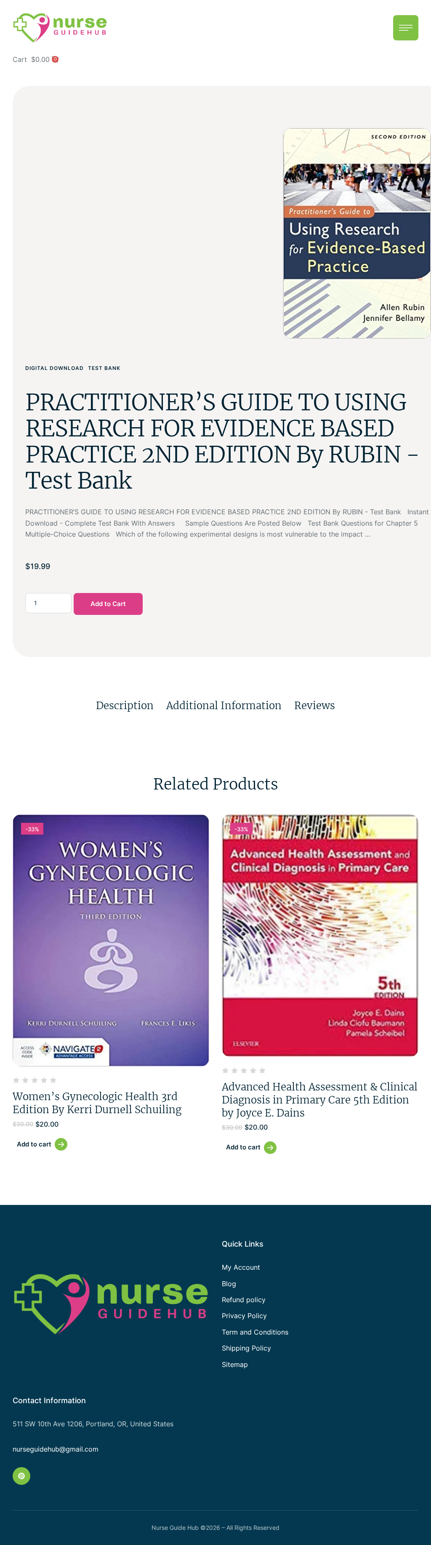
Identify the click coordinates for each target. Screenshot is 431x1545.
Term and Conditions (255, 1332)
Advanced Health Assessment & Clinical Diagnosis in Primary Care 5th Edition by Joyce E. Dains (320, 1100)
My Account (241, 1267)
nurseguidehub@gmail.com (55, 1449)
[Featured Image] (111, 940)
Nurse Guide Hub (175, 1527)
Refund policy (244, 1299)
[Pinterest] (21, 1476)
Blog (229, 1283)
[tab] (125, 705)
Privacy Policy (244, 1315)
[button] (405, 27)
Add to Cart (108, 604)
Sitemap (235, 1364)
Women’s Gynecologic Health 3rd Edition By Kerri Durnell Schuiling (97, 1103)
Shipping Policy (246, 1348)
